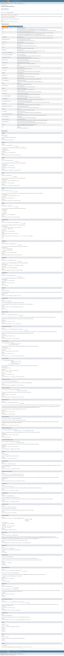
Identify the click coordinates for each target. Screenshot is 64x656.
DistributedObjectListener (32, 29)
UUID (2, 29)
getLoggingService (20, 75)
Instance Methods (11, 26)
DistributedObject (9, 52)
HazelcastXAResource (5, 116)
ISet (4, 103)
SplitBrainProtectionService (7, 106)
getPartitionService (20, 85)
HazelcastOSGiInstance (5, 9)
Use (10, 651)
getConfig (18, 47)
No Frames (14, 2)
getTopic (18, 111)
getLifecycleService (20, 67)
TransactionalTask (27, 31)
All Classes (20, 2)
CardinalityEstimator (5, 39)
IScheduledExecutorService (6, 101)
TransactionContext (5, 119)
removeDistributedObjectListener (23, 124)
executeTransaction (20, 31)
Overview (1, 651)
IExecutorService (5, 314)
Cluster (3, 44)
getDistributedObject (21, 52)
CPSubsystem (4, 615)
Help (21, 651)
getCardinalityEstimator (21, 39)
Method (12, 3)
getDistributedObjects (21, 54)
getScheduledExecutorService (22, 101)
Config (3, 47)
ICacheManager (4, 556)
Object (11, 535)
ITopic (4, 93)
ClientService (4, 42)
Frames (11, 2)
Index (19, 651)
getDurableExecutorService (21, 57)
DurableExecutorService (6, 57)
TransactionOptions (27, 34)
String (27, 39)
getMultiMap (19, 80)
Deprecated (15, 651)
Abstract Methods (19, 26)
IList (4, 70)
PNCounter (3, 88)
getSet (18, 103)
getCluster (19, 44)
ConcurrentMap (4, 535)
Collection (4, 54)
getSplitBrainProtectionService (22, 106)
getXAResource (19, 116)
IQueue (4, 145)
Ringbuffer (5, 98)
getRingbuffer (19, 98)
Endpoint (3, 72)
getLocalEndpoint (20, 72)
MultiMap (5, 80)
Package (5, 651)
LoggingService (4, 75)
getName (18, 83)
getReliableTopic (20, 93)
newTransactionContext (21, 119)
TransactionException (15, 344)
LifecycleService (5, 67)
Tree (12, 651)
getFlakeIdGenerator (20, 62)
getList (18, 70)
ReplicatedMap (6, 222)
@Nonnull (3, 144)
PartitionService (5, 85)
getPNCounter (19, 88)
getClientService (20, 42)
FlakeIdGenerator (5, 62)
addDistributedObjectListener (22, 29)
